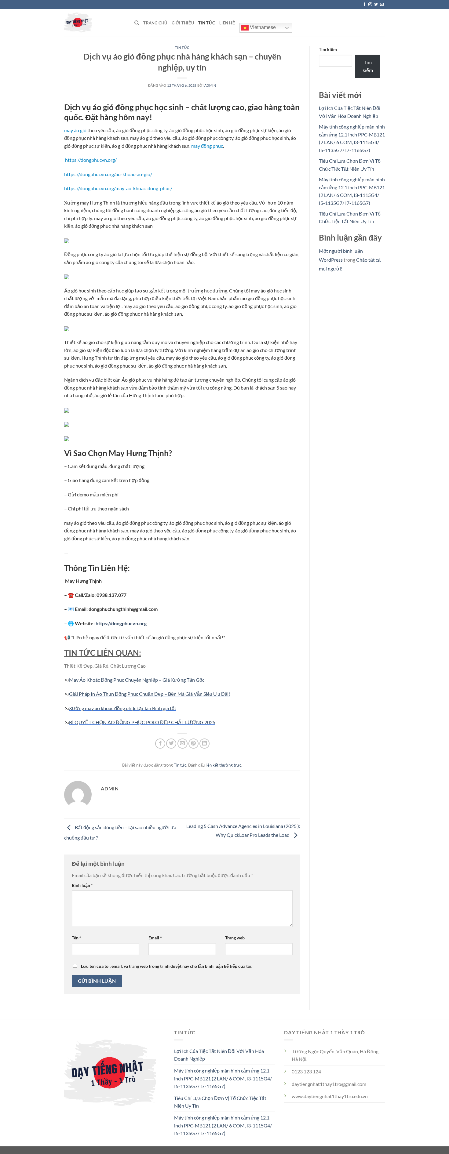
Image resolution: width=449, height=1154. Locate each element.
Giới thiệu (183, 22)
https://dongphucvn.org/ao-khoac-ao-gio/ (108, 174)
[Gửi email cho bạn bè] (182, 743)
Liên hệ (227, 22)
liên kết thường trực (223, 765)
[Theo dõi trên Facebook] (364, 4)
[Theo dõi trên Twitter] (376, 4)
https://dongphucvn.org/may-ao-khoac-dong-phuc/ (118, 188)
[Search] (136, 23)
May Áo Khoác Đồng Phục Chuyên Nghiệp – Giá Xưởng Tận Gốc (136, 680)
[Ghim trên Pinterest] (193, 743)
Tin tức (206, 22)
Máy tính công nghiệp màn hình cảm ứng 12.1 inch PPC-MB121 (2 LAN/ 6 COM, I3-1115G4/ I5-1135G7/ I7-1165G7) (223, 1078)
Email (155, 937)
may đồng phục (207, 146)
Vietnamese (262, 27)
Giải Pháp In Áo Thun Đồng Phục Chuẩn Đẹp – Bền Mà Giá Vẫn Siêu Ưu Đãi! (149, 694)
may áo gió (75, 130)
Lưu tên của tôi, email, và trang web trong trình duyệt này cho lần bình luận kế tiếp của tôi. (166, 966)
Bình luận (82, 885)
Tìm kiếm (328, 49)
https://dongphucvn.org (121, 623)
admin (210, 85)
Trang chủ (155, 22)
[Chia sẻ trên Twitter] (171, 743)
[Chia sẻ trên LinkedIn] (204, 743)
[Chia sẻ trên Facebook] (160, 743)
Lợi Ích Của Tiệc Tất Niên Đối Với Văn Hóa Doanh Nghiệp (219, 1055)
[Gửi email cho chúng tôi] (382, 4)
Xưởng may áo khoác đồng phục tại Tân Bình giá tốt (122, 708)
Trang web (235, 937)
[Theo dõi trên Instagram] (370, 4)
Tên (76, 937)
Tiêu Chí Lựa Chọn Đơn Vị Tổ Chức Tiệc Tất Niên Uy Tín (220, 1102)
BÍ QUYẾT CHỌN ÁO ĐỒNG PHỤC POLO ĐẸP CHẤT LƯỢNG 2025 (142, 722)
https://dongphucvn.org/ (91, 160)
